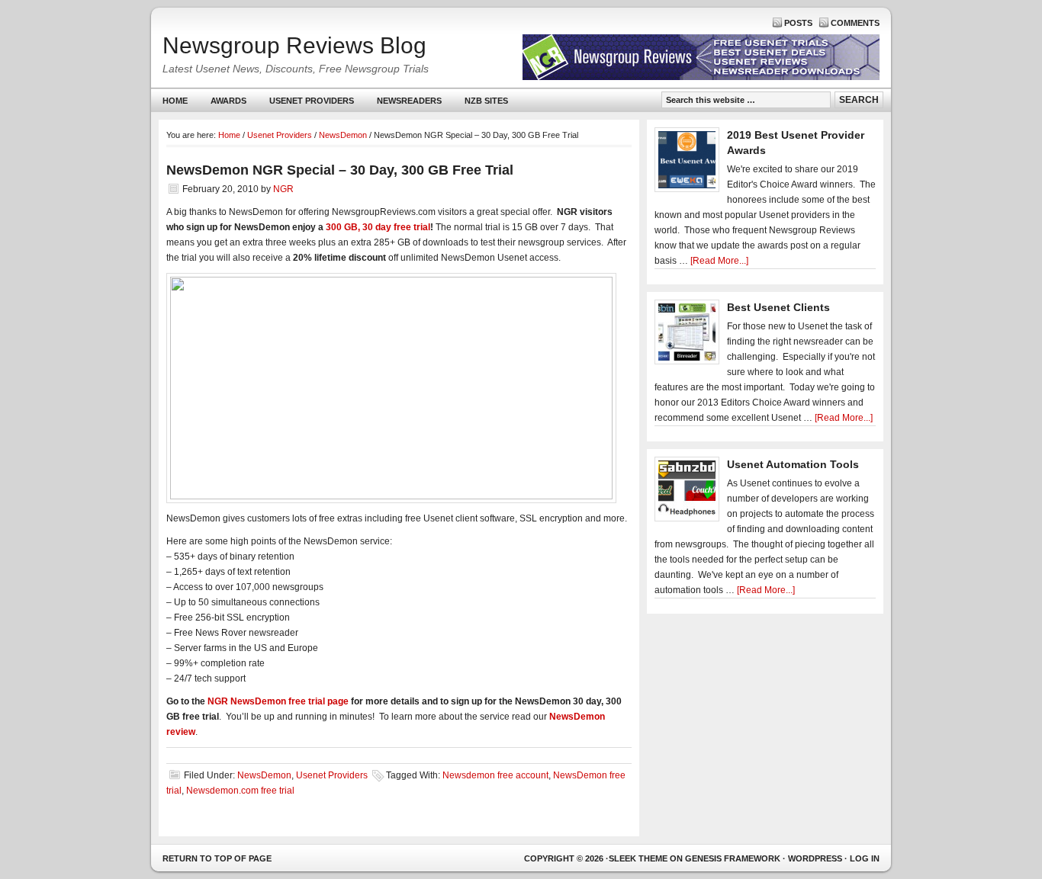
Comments (855, 22)
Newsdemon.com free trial (240, 790)
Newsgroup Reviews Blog (294, 45)
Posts (798, 22)
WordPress (815, 858)
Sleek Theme (638, 858)
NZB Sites (480, 104)
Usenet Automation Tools (793, 464)
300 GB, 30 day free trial (378, 227)
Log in (865, 858)
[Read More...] (719, 260)
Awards (228, 100)
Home (175, 100)
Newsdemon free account (495, 775)
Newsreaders (403, 104)
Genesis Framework (732, 858)
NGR (283, 189)
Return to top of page (217, 858)
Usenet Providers (306, 104)
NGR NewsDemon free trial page (278, 701)
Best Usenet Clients (778, 307)
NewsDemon (264, 775)
